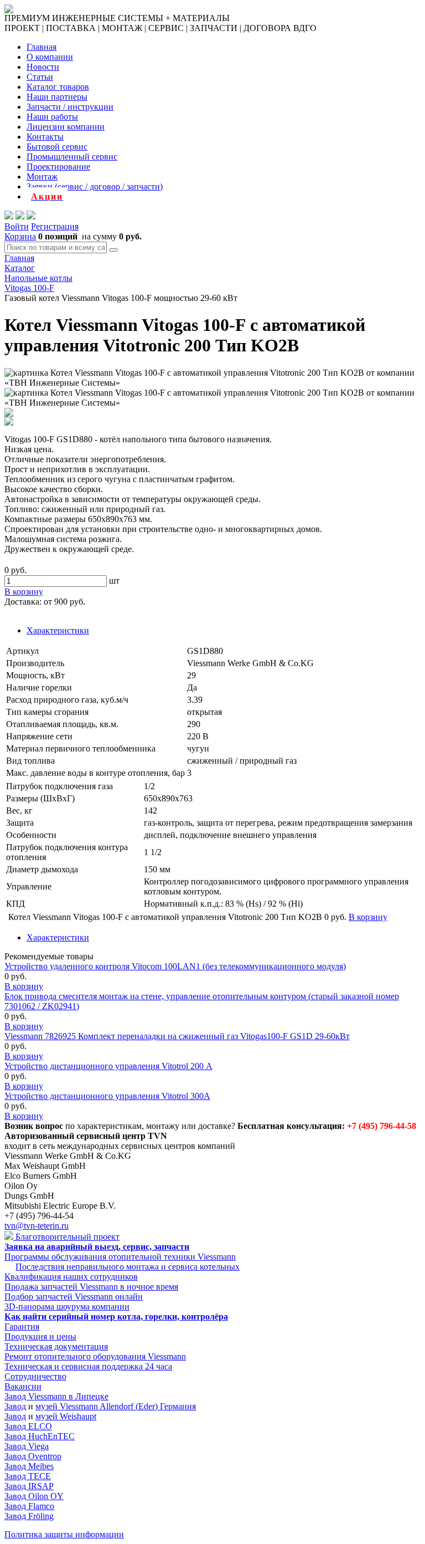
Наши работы (52, 116)
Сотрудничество (35, 1376)
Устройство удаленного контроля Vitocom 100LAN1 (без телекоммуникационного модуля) (175, 966)
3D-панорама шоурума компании (66, 1306)
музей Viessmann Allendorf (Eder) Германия (115, 1406)
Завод (15, 1406)
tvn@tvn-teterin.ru (36, 1225)
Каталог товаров (58, 86)
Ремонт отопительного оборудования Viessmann (95, 1356)
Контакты (45, 136)
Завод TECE (27, 1476)
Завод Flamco (29, 1506)
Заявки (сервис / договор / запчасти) (95, 186)
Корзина (20, 236)
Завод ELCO (28, 1426)
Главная (41, 47)
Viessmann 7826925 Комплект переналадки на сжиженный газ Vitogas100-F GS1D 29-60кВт (177, 1036)
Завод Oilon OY (34, 1496)
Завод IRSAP (29, 1486)
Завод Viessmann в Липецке (56, 1396)
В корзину (23, 986)
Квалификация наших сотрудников (71, 1276)
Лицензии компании (66, 126)
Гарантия (21, 1326)
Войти (16, 226)
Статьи (40, 76)
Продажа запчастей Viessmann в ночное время (91, 1286)
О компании (50, 57)
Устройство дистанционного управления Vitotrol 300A (107, 1096)
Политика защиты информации (64, 1534)
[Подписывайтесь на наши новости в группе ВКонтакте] (19, 216)
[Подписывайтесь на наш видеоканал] (8, 216)
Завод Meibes (29, 1466)
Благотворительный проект (66, 1236)
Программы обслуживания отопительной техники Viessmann (120, 1256)
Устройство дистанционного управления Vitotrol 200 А (108, 1066)
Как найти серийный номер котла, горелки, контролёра (116, 1316)
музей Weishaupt (65, 1416)
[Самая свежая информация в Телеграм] (31, 216)
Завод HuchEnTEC (39, 1436)
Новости (43, 66)
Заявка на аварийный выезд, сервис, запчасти (96, 1246)
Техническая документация (56, 1346)
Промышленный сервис (72, 156)
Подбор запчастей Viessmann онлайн (73, 1296)
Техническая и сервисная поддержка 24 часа (88, 1366)
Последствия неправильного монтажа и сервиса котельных (127, 1266)
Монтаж (42, 176)
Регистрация (55, 226)
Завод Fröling (29, 1516)
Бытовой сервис (57, 146)
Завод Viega (26, 1446)
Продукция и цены (40, 1336)
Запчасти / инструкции (70, 106)
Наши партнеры (57, 96)
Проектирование (58, 166)
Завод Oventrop (32, 1456)
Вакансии (23, 1386)
